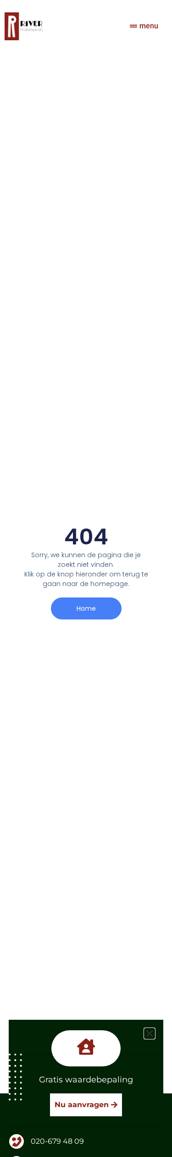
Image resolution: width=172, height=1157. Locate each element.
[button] (149, 1033)
